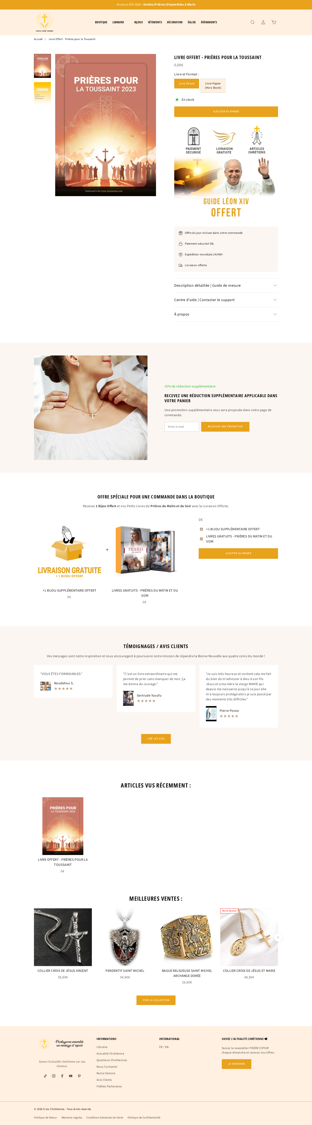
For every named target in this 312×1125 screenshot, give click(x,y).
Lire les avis (155, 739)
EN (167, 1047)
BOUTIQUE (101, 22)
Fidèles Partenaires (109, 1086)
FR (161, 1047)
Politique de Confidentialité (144, 1117)
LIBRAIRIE (118, 22)
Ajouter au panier (226, 111)
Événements (209, 22)
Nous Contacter (107, 1067)
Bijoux (138, 22)
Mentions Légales (72, 1117)
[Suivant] (278, 937)
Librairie (102, 1047)
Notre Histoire (106, 1073)
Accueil (38, 39)
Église (192, 22)
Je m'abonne (236, 1064)
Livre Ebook (187, 83)
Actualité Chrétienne (110, 1054)
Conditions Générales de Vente (104, 1117)
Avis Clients (104, 1080)
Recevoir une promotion (225, 426)
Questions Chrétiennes (112, 1060)
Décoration (175, 22)
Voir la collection (156, 1000)
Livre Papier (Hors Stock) (213, 85)
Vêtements (155, 22)
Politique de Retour (45, 1117)
